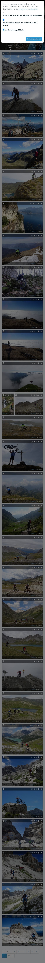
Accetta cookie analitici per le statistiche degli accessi (20, 24)
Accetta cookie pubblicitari (15, 30)
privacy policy (23, 9)
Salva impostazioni (34, 39)
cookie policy (33, 9)
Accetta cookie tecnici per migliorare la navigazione (22, 15)
